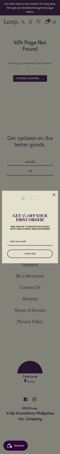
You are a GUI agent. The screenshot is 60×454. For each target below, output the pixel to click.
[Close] (54, 195)
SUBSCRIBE (30, 253)
